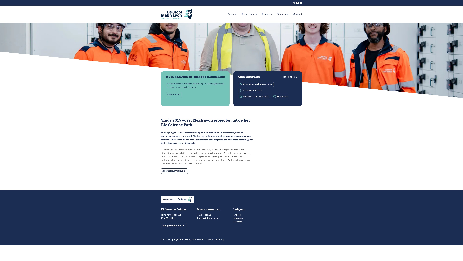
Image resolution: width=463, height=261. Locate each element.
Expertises (248, 14)
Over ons (232, 14)
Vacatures (283, 14)
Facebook (301, 3)
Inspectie (282, 96)
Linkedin (294, 3)
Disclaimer (166, 239)
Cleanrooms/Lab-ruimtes (257, 84)
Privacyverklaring (216, 239)
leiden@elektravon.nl (208, 218)
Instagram (297, 3)
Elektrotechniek (252, 90)
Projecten (267, 14)
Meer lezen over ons (172, 171)
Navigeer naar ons (171, 225)
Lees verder (173, 94)
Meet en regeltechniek (256, 96)
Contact (297, 14)
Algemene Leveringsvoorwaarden (189, 239)
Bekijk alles (289, 76)
